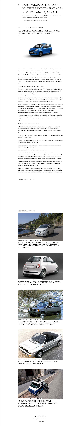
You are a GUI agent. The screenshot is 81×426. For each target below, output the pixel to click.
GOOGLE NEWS (35, 20)
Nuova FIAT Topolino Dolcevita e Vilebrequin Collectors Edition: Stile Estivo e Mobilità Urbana (37, 403)
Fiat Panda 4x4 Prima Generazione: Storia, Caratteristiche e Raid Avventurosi (39, 322)
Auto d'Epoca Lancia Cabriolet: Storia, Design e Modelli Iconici (38, 362)
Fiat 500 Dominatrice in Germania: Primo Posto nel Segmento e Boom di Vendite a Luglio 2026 (38, 245)
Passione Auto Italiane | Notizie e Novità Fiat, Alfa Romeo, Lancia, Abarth (42, 8)
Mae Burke (45, 418)
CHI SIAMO (44, 20)
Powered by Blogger (41, 415)
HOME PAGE (26, 20)
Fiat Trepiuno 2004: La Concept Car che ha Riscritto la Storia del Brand (39, 283)
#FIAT (24, 179)
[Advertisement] (40, 195)
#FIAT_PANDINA (30, 179)
